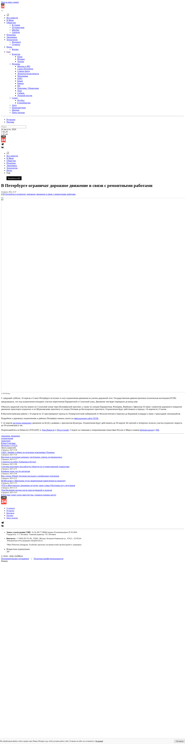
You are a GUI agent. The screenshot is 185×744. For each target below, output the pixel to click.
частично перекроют (22, 423)
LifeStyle (16, 32)
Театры (20, 61)
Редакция (11, 119)
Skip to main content (10, 2)
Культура (16, 54)
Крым (20, 81)
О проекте (11, 508)
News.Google (63, 430)
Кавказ (20, 83)
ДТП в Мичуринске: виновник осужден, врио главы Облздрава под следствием (38, 485)
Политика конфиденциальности (48, 558)
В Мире (10, 20)
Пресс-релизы (18, 112)
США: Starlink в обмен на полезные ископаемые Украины (28, 452)
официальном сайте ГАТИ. (86, 418)
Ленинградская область (28, 73)
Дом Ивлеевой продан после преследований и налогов (26, 490)
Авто (14, 105)
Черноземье (22, 76)
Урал (19, 90)
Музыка (21, 59)
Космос (15, 49)
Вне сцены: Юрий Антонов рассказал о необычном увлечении (30, 476)
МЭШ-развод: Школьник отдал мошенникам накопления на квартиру (33, 481)
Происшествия (19, 107)
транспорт (6, 441)
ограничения (7, 438)
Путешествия (18, 27)
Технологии (12, 39)
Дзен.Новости (48, 430)
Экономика (12, 37)
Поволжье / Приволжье (28, 88)
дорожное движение (10, 436)
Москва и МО (23, 66)
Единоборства (23, 103)
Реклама (10, 122)
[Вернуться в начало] (2, 7)
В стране (16, 25)
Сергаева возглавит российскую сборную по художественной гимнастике (35, 466)
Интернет (16, 42)
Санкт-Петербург (25, 69)
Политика (11, 35)
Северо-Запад (23, 71)
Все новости (12, 18)
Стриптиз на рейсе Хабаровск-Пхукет (18, 462)
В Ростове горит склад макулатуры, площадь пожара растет (28, 495)
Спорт (15, 98)
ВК (157, 430)
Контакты (10, 513)
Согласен (180, 741)
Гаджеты (16, 44)
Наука (9, 47)
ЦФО (19, 78)
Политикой (99, 741)
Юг (18, 86)
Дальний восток (24, 95)
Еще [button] (8, 173)
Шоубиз (15, 30)
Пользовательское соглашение (15, 558)
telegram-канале (147, 430)
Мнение (15, 110)
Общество (11, 22)
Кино (19, 56)
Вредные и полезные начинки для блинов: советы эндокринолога (31, 457)
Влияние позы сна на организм (15, 471)
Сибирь (20, 93)
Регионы (16, 64)
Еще (8, 52)
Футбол (20, 100)
